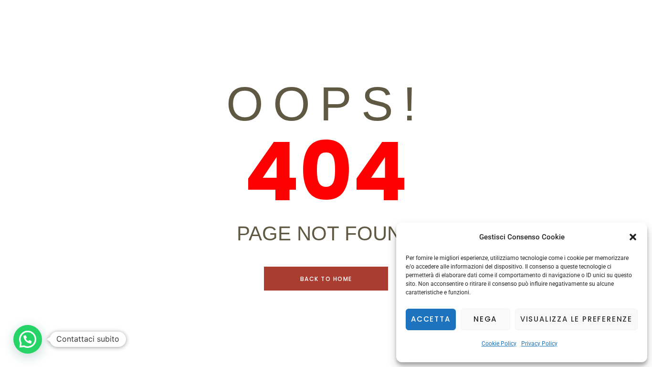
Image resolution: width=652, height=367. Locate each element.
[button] (633, 237)
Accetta (431, 319)
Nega (485, 319)
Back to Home (326, 279)
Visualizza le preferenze (576, 319)
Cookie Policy (499, 343)
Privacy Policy (539, 343)
